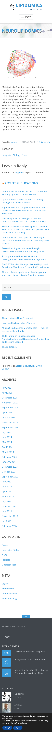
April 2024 (7, 447)
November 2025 (10, 402)
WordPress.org (9, 598)
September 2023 (10, 476)
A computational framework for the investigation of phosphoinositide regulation (24, 258)
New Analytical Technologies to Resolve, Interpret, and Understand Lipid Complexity (24, 220)
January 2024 (8, 461)
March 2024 (8, 452)
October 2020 (9, 506)
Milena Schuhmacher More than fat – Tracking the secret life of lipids (32, 672)
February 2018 (9, 526)
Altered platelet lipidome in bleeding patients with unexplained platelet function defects (24, 274)
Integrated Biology (11, 155)
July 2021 (6, 501)
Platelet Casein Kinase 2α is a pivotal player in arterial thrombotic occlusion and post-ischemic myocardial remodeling (26, 229)
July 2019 (6, 521)
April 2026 (7, 392)
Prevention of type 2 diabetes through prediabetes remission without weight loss (23, 250)
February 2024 (9, 456)
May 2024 (7, 442)
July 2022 (6, 481)
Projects (25, 155)
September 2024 (10, 427)
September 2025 (10, 407)
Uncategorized (9, 564)
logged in (19, 172)
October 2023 (9, 471)
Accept (7, 728)
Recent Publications (21, 183)
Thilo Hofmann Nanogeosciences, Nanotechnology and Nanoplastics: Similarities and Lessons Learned (25, 338)
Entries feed (8, 588)
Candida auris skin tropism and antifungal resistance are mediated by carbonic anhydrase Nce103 (25, 240)
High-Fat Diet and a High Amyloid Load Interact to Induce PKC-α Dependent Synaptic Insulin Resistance (25, 210)
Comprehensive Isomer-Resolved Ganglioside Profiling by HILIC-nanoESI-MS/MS (24, 193)
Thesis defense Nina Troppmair (18, 318)
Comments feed (10, 593)
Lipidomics (19, 693)
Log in (5, 583)
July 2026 (6, 387)
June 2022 (7, 486)
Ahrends (14, 142)
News (4, 554)
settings (23, 723)
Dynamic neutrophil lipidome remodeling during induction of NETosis (23, 201)
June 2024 (7, 437)
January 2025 (8, 417)
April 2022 (7, 491)
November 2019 (10, 516)
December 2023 (10, 466)
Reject (18, 728)
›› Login (6, 636)
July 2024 (6, 432)
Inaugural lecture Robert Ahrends (18, 322)
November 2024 (10, 422)
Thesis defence (9, 346)
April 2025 (7, 412)
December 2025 (10, 397)
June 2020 (7, 511)
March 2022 (8, 496)
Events (5, 544)
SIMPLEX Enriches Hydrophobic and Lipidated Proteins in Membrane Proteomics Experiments (25, 266)
